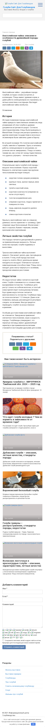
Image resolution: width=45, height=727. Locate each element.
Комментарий (8, 604)
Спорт (7, 690)
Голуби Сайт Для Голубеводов (19, 7)
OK (33, 724)
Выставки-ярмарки (13, 674)
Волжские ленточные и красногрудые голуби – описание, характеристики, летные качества (22, 563)
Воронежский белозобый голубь (21, 490)
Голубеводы (10, 678)
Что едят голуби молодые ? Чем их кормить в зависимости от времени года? (22, 419)
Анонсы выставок (12, 670)
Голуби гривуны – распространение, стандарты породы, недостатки (19, 525)
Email (5, 596)
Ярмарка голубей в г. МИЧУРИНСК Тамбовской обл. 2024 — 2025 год (22, 383)
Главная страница (8, 32)
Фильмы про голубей (14, 694)
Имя (4, 588)
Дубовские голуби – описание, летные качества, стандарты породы (20, 455)
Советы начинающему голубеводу (19, 686)
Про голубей (29, 44)
